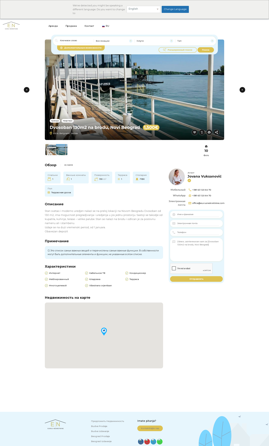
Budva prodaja (99, 426)
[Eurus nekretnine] (11, 6)
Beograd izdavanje (101, 441)
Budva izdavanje (100, 431)
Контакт (242, 6)
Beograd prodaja (100, 436)
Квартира (67, 121)
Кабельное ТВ (97, 273)
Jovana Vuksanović (205, 176)
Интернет (54, 273)
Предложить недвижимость (107, 421)
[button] (104, 332)
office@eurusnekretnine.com (208, 203)
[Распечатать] (209, 132)
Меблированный (59, 279)
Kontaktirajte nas (150, 428)
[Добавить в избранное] (194, 132)
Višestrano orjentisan (100, 285)
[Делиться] (216, 132)
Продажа (224, 6)
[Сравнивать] (202, 132)
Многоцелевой (58, 285)
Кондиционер (137, 273)
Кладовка (94, 279)
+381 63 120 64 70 (201, 189)
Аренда (206, 6)
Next (242, 90)
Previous (26, 90)
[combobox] (114, 41)
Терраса (134, 279)
